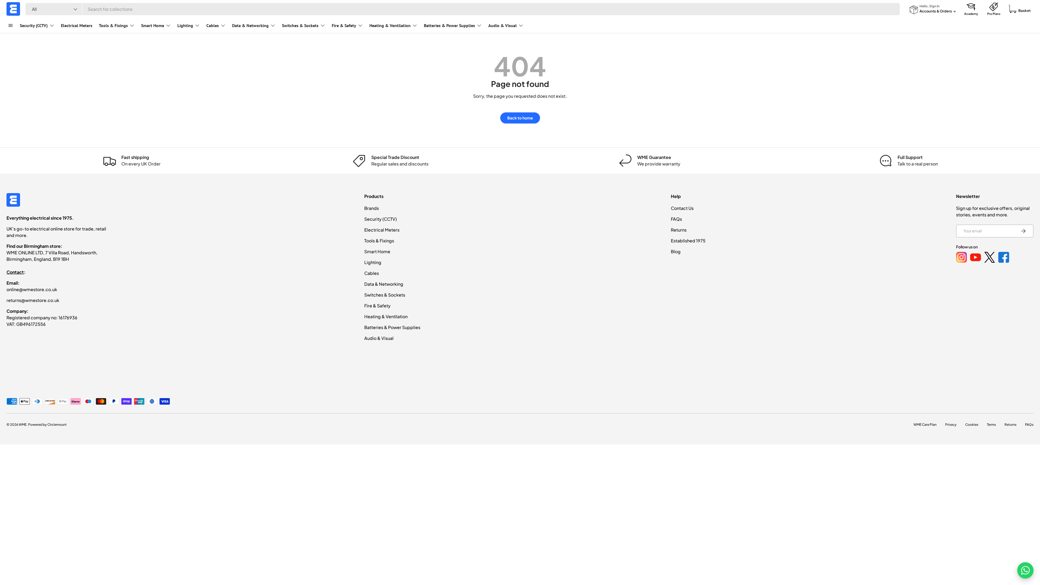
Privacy (951, 424)
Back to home (520, 117)
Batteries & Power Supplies (449, 25)
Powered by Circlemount (47, 424)
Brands (371, 208)
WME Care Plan (925, 424)
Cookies (971, 424)
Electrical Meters (76, 25)
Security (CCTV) (34, 25)
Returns (679, 230)
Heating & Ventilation (390, 25)
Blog (676, 251)
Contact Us (682, 208)
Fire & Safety (344, 25)
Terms (991, 424)
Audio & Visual (502, 25)
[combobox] (462, 9)
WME (23, 424)
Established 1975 (688, 240)
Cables (212, 25)
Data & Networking (250, 25)
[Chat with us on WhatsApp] (1025, 570)
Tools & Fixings (113, 25)
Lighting (185, 25)
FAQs (676, 219)
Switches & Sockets (300, 25)
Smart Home (152, 25)
